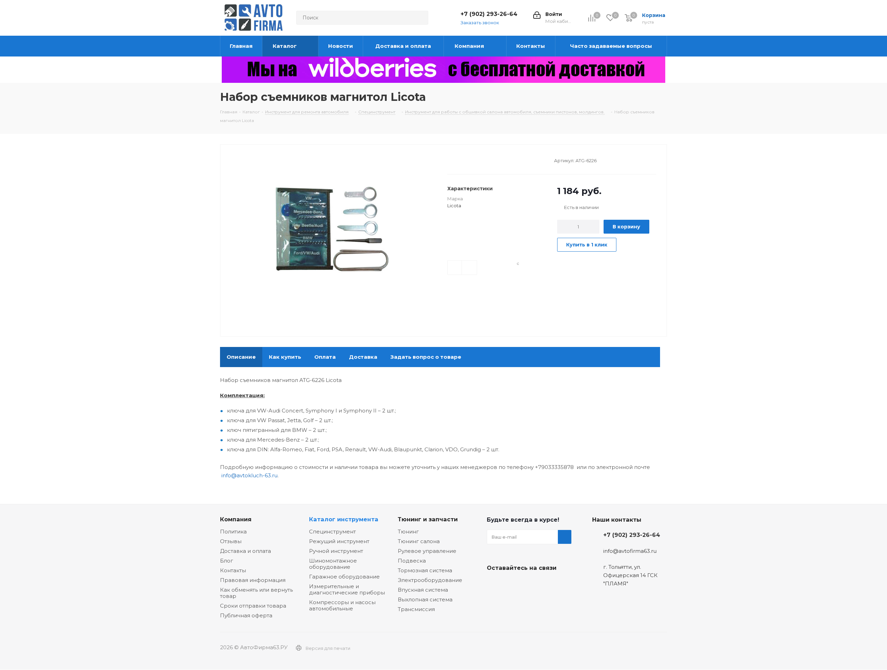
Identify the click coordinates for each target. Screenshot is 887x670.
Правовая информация (253, 580)
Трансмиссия (416, 609)
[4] (470, 160)
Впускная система (423, 589)
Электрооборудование (430, 580)
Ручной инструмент (336, 551)
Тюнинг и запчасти (428, 519)
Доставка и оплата (245, 551)
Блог (226, 560)
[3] (463, 160)
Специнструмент (332, 531)
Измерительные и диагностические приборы (347, 589)
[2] (457, 160)
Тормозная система (425, 570)
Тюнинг (408, 531)
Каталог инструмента (343, 519)
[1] (450, 160)
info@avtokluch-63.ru (249, 475)
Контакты (233, 570)
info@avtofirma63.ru (630, 551)
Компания (236, 519)
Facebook (511, 584)
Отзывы (230, 541)
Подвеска (412, 560)
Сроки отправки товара (253, 605)
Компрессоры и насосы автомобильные (342, 605)
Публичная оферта (246, 615)
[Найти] (420, 18)
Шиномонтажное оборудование (333, 563)
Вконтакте (494, 584)
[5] (477, 160)
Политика (233, 531)
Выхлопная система (425, 599)
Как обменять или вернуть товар (256, 592)
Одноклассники (528, 584)
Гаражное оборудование (344, 576)
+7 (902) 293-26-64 (488, 14)
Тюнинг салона (419, 541)
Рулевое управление (427, 551)
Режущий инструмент (339, 541)
